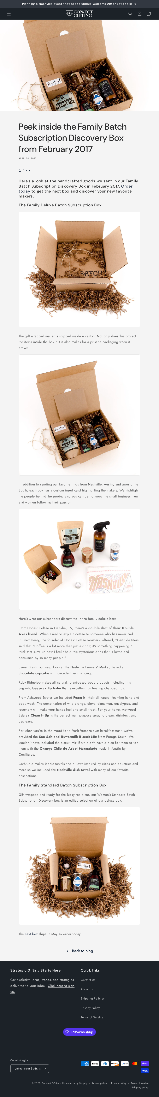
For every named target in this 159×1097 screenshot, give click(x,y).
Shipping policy (140, 1087)
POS (54, 1083)
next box (31, 934)
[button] (8, 13)
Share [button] (26, 170)
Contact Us (88, 980)
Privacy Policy (90, 1008)
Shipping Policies (93, 998)
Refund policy (99, 1083)
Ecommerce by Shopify (75, 1083)
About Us (87, 989)
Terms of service (140, 1083)
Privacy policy (118, 1083)
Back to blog (82, 951)
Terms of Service (92, 1017)
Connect (46, 1083)
